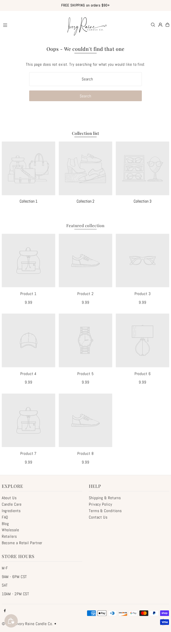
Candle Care (12, 504)
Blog (5, 523)
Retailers (9, 536)
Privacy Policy (100, 504)
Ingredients (11, 510)
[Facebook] (5, 611)
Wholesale (10, 529)
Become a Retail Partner (22, 542)
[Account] (160, 25)
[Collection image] (28, 168)
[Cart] (167, 25)
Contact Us (98, 517)
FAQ (5, 517)
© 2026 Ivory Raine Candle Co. (27, 623)
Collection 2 (85, 201)
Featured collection (85, 225)
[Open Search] (153, 25)
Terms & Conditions (105, 510)
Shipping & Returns (105, 497)
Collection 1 (28, 201)
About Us (9, 497)
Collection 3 (142, 201)
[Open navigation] (30, 24)
